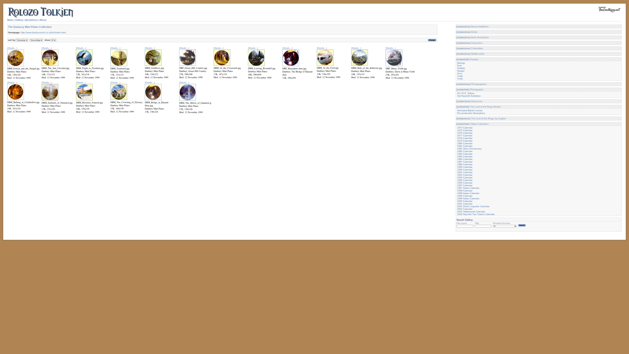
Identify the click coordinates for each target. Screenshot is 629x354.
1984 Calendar (465, 154)
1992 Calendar (465, 175)
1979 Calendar (465, 140)
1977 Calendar (465, 135)
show (467, 26)
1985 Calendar (465, 156)
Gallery (19, 20)
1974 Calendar (465, 127)
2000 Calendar (465, 201)
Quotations (31, 20)
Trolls (460, 76)
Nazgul (460, 70)
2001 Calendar (465, 203)
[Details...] (12, 47)
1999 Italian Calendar (468, 198)
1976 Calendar (465, 133)
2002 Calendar (465, 209)
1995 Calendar (465, 180)
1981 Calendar (465, 146)
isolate (460, 26)
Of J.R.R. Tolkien (466, 93)
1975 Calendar (465, 130)
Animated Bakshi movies (470, 110)
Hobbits (461, 68)
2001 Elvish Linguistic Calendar (473, 206)
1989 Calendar (465, 167)
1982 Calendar (465, 151)
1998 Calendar (465, 190)
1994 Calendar (465, 177)
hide (466, 59)
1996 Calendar (465, 182)
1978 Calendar (465, 138)
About (42, 20)
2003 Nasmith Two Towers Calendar (476, 214)
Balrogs (461, 63)
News (10, 20)
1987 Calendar (465, 161)
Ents (459, 65)
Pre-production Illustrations (471, 113)
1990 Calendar (465, 169)
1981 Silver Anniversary (469, 148)
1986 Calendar (465, 159)
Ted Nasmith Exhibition (469, 96)
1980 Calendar (465, 143)
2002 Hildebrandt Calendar (471, 211)
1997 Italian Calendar (468, 188)
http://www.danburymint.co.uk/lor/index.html (43, 32)
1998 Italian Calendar (468, 193)
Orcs (459, 73)
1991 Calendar (465, 172)
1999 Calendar (465, 196)
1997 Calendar (465, 185)
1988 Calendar (465, 164)
